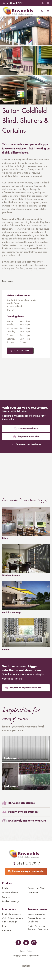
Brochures (7, 930)
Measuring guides (36, 914)
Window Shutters (11, 575)
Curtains (6, 650)
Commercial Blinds (36, 888)
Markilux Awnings (11, 613)
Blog (4, 926)
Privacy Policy (26, 951)
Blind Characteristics (11, 914)
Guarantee (33, 893)
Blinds (5, 538)
